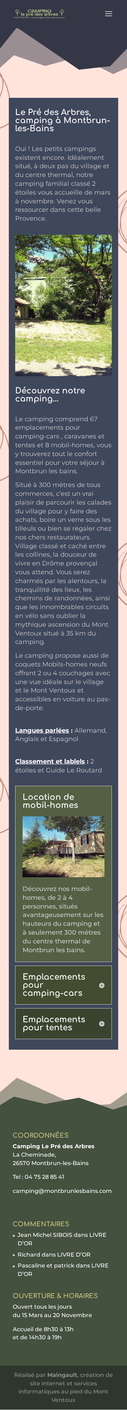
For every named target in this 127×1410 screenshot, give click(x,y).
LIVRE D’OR (74, 1254)
